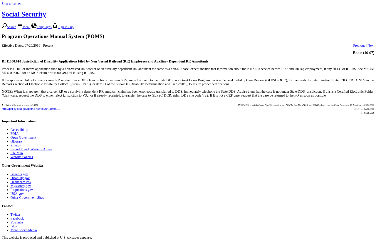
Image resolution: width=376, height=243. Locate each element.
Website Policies (21, 157)
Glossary (16, 141)
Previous (359, 45)
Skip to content (12, 3)
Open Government (23, 137)
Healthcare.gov (20, 182)
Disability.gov (20, 178)
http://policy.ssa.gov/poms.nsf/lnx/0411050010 (31, 108)
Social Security (24, 14)
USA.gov (17, 193)
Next (371, 45)
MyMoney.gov (20, 186)
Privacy (15, 145)
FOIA (14, 133)
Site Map (16, 153)
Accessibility (19, 129)
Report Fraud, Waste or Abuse (31, 149)
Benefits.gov (19, 174)
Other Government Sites (27, 197)
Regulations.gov (21, 190)
